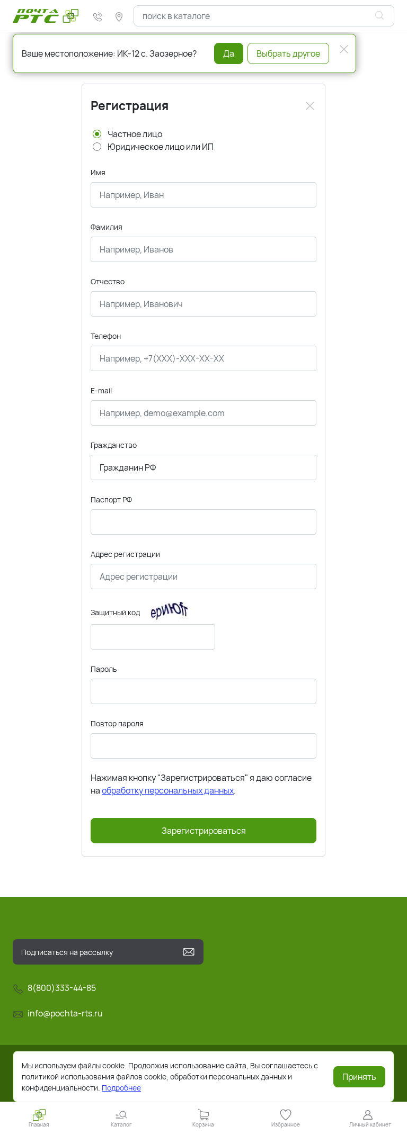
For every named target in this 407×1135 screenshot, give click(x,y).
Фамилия (106, 227)
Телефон (106, 336)
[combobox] (264, 15)
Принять (359, 1077)
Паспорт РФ (111, 499)
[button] (121, 1118)
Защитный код (115, 612)
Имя (98, 172)
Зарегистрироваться (204, 830)
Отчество (108, 281)
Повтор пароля (117, 723)
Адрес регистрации (125, 554)
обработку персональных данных (168, 790)
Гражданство (114, 445)
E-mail (101, 390)
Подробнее (121, 1088)
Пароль (104, 669)
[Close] (310, 106)
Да (228, 53)
